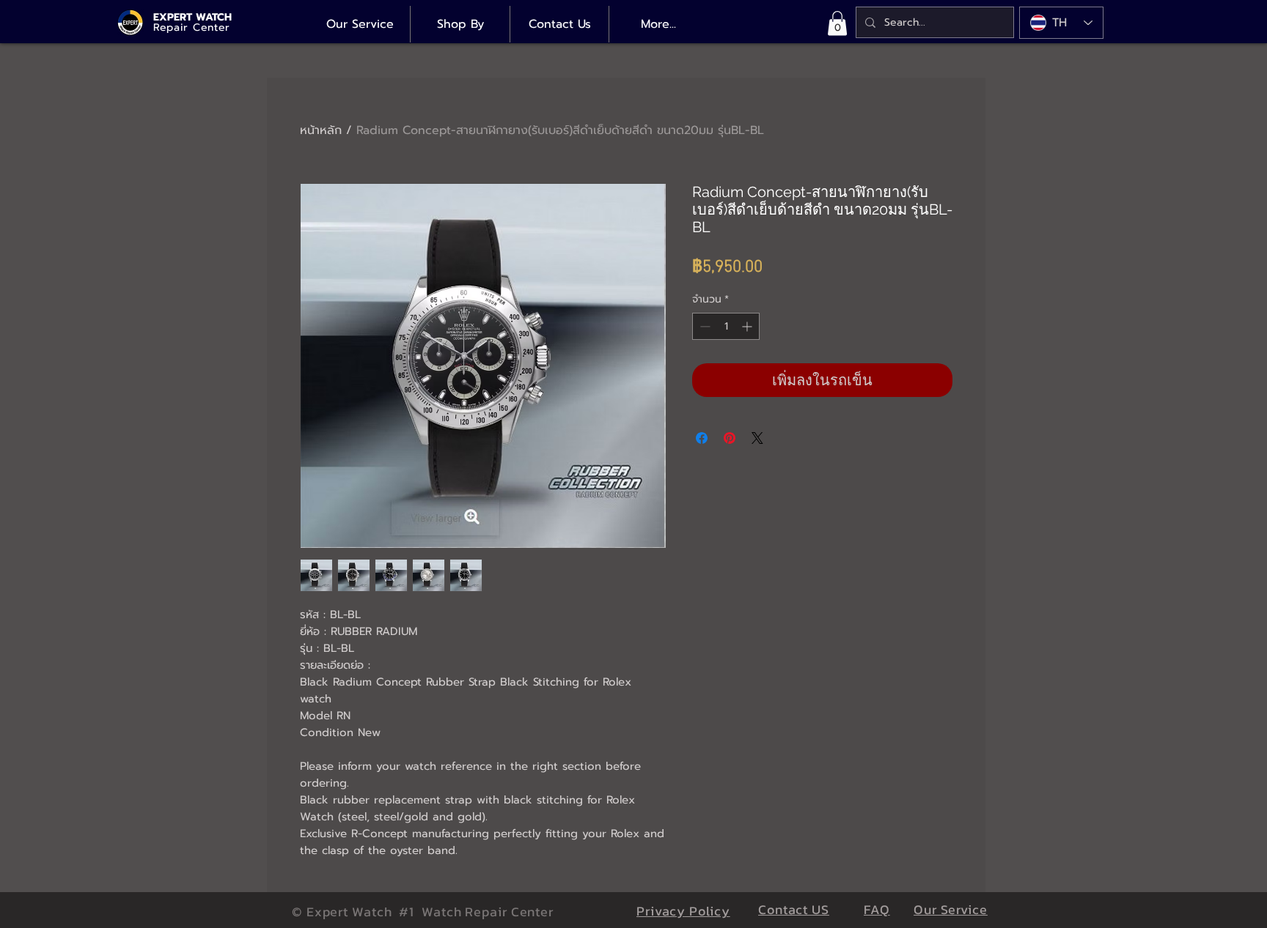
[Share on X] (757, 438)
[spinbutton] (726, 326)
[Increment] (748, 326)
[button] (837, 23)
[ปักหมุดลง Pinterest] (729, 438)
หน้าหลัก (321, 130)
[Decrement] (703, 326)
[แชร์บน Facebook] (701, 438)
